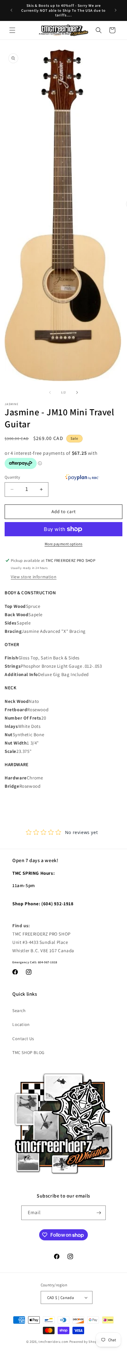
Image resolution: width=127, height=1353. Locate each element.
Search (19, 1010)
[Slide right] (77, 392)
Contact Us (23, 1038)
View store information (33, 576)
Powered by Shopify (85, 1341)
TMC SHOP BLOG (28, 1052)
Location (21, 1024)
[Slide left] (50, 392)
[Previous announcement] (11, 10)
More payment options (64, 544)
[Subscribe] (98, 1213)
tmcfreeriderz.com (53, 1341)
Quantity (12, 477)
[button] (12, 30)
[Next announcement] (115, 10)
